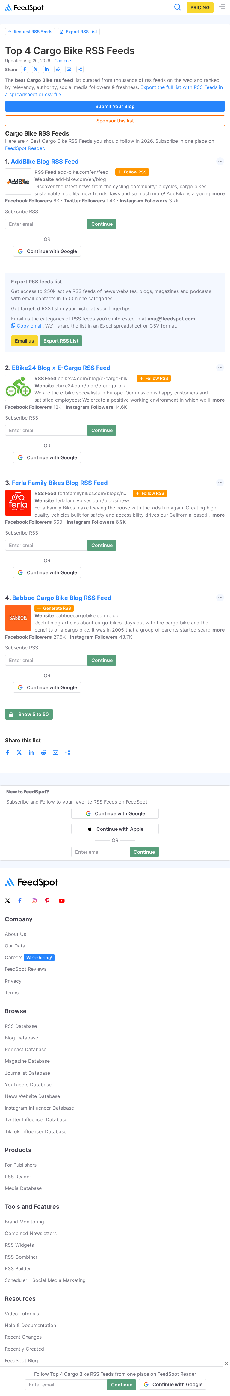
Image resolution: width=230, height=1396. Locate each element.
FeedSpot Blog (21, 1360)
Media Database (23, 1188)
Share (11, 69)
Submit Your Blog (115, 106)
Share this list (23, 740)
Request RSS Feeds (33, 31)
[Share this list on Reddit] (57, 69)
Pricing (200, 7)
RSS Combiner (21, 1257)
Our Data (15, 946)
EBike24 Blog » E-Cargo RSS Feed (61, 367)
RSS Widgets (19, 1245)
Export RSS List (81, 31)
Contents (63, 60)
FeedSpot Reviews (25, 969)
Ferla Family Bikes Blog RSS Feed (60, 482)
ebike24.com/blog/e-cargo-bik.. (94, 378)
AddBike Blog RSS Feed (45, 161)
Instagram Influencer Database (39, 1108)
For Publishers (21, 1165)
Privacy (13, 981)
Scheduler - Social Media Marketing (45, 1280)
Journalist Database (27, 1073)
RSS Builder (18, 1268)
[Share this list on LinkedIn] (46, 69)
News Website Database (32, 1096)
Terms (12, 993)
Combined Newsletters (31, 1233)
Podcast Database (25, 1049)
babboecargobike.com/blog (87, 615)
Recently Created (24, 1349)
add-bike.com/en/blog (80, 179)
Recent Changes (23, 1337)
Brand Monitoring (24, 1222)
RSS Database (21, 1026)
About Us (15, 934)
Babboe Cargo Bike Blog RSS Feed (61, 597)
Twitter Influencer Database (36, 1119)
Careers (28, 957)
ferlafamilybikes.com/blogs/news (92, 500)
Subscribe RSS (21, 211)
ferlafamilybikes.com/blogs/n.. (92, 493)
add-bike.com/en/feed (83, 172)
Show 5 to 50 (33, 714)
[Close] (226, 1363)
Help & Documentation (30, 1325)
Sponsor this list (115, 121)
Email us (24, 341)
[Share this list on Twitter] (35, 69)
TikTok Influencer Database (35, 1131)
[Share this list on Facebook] (24, 69)
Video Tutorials (22, 1314)
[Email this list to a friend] (68, 69)
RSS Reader (18, 1177)
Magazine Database (27, 1061)
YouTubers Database (28, 1085)
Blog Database (21, 1038)
